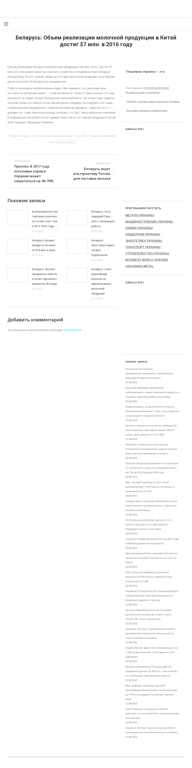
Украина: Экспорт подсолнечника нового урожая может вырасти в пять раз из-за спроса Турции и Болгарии (150, 633)
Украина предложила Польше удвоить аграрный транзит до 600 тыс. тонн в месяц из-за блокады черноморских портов (151, 671)
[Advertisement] (68, 8)
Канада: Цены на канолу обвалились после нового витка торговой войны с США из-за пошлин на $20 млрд (151, 505)
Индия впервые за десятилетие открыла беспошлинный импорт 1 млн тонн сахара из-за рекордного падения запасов (152, 411)
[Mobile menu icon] (6, 24)
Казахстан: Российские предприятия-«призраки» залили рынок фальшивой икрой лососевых (149, 373)
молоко (60, 142)
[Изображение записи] (18, 217)
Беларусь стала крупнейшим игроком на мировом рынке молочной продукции (101, 281)
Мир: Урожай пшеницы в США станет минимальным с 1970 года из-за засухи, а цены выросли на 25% (149, 487)
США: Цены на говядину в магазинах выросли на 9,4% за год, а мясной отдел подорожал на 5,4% (148, 576)
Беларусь (25, 135)
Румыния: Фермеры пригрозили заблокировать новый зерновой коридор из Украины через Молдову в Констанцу (152, 392)
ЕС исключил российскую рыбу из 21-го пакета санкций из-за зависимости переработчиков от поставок (148, 524)
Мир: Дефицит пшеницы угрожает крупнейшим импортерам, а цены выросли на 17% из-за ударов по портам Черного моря (151, 692)
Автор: (52, 135)
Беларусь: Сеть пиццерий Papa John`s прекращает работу (103, 219)
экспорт (70, 142)
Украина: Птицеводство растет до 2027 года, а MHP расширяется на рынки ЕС (152, 541)
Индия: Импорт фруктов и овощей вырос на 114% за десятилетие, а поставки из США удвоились (151, 652)
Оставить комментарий (102, 135)
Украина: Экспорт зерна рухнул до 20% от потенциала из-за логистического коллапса (151, 730)
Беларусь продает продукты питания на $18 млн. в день (43, 245)
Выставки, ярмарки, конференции (147, 110)
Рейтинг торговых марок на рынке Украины (153, 101)
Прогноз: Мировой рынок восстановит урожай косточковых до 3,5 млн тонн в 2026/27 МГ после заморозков (148, 614)
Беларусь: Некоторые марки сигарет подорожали (102, 247)
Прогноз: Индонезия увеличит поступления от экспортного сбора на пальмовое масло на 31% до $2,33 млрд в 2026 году (151, 468)
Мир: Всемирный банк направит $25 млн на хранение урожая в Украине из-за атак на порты (151, 558)
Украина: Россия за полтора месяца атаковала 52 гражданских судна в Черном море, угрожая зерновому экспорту (151, 449)
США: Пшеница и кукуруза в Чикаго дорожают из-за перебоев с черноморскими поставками (152, 713)
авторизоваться (72, 330)
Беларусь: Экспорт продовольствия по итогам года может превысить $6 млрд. (44, 276)
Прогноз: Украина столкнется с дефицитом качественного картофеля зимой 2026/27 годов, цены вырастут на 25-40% (151, 430)
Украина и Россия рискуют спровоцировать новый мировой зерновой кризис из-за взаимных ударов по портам (151, 595)
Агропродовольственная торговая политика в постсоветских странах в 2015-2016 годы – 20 (48, 219)
